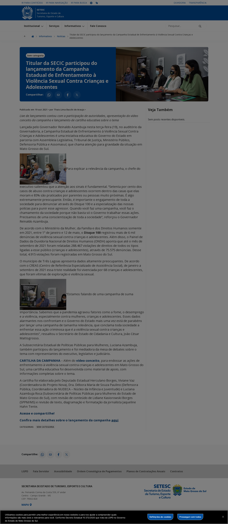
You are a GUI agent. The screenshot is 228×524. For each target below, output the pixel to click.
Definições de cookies (160, 516)
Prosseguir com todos (190, 516)
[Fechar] (223, 516)
